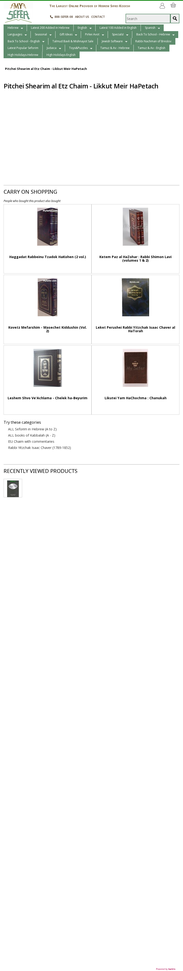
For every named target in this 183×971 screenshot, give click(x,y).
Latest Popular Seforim (23, 48)
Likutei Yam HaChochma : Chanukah (136, 398)
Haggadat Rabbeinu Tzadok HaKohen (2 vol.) (47, 257)
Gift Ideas (66, 34)
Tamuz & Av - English (151, 48)
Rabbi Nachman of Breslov (153, 41)
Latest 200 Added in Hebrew (50, 28)
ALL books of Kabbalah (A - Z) (31, 435)
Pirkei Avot (92, 34)
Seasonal (41, 34)
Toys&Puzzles (78, 48)
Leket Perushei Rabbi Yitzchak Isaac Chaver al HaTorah (135, 329)
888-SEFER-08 (64, 17)
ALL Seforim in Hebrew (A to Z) (32, 429)
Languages (15, 34)
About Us (82, 17)
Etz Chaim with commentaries (31, 441)
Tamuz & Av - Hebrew (114, 48)
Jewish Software (112, 41)
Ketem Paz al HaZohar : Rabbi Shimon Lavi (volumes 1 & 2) (135, 259)
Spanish (150, 28)
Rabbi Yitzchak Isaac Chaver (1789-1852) (39, 448)
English (82, 28)
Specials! (118, 34)
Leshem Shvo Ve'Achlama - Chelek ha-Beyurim (47, 398)
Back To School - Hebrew (153, 34)
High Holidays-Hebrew (23, 55)
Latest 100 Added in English (118, 28)
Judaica (51, 48)
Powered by (165, 969)
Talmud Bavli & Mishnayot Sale (72, 41)
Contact (98, 17)
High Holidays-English (61, 55)
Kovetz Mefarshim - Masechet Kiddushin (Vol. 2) (47, 329)
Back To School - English (24, 41)
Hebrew (13, 28)
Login (163, 4)
